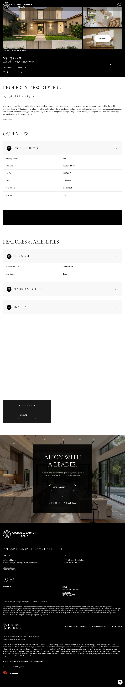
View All (102, 38)
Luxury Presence (80, 626)
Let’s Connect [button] (68, 595)
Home (64, 587)
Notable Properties (71, 590)
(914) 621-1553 (69, 503)
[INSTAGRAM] (11, 579)
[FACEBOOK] (5, 579)
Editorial (66, 592)
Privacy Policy (117, 626)
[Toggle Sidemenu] (119, 5)
